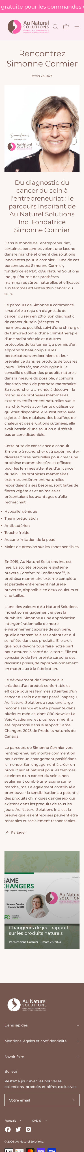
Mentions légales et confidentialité (35, 1041)
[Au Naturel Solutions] (28, 26)
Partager (18, 832)
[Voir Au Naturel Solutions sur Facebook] (7, 1129)
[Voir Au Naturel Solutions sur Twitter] (18, 1129)
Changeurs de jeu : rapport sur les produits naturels (39, 930)
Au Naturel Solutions (29, 1141)
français (10, 1120)
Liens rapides (16, 1025)
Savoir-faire (14, 1057)
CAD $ (36, 1120)
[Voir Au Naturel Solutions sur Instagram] (28, 1129)
